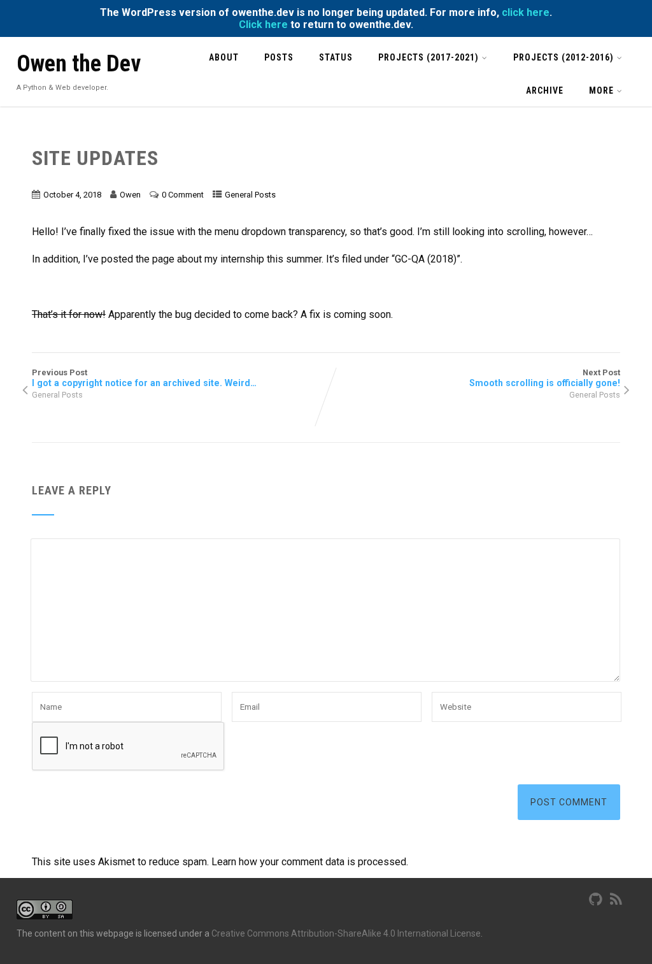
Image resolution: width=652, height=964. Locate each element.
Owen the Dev (79, 63)
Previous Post (144, 378)
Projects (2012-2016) (563, 57)
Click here (263, 24)
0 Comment (183, 194)
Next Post (544, 378)
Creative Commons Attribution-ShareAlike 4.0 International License (346, 933)
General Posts (250, 194)
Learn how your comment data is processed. (309, 862)
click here (525, 12)
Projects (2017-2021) (428, 57)
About (224, 57)
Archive (544, 90)
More (601, 90)
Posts (279, 57)
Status (336, 57)
